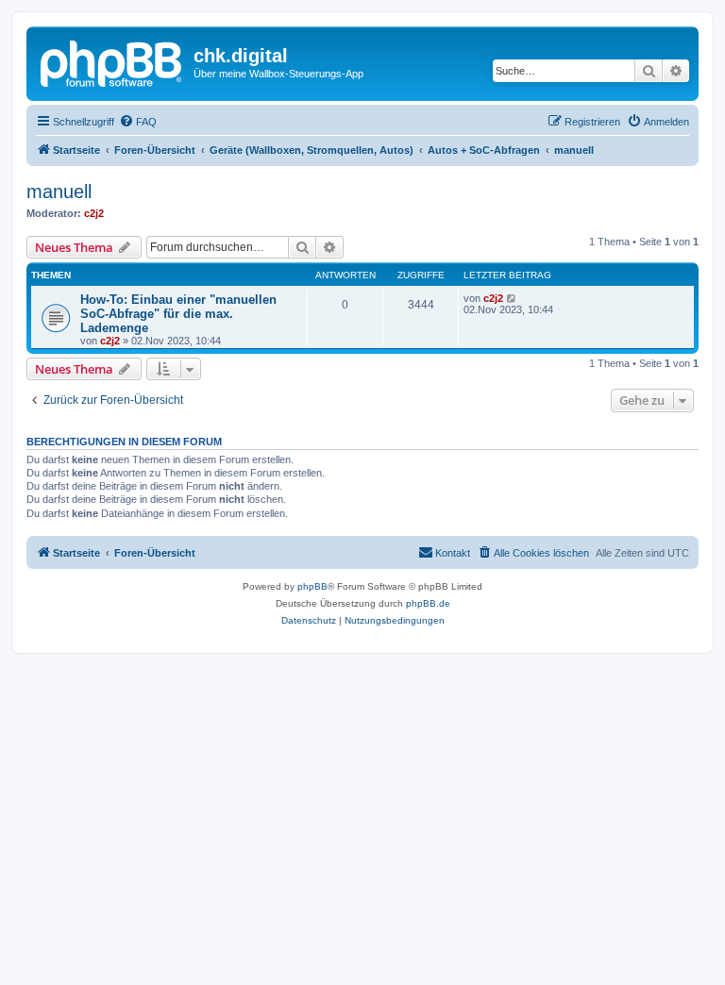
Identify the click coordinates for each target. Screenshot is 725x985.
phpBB (312, 586)
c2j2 (94, 213)
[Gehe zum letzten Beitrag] (512, 298)
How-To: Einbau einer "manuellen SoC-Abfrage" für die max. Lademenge (178, 313)
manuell (59, 191)
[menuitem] (138, 121)
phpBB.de (428, 603)
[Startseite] (112, 61)
